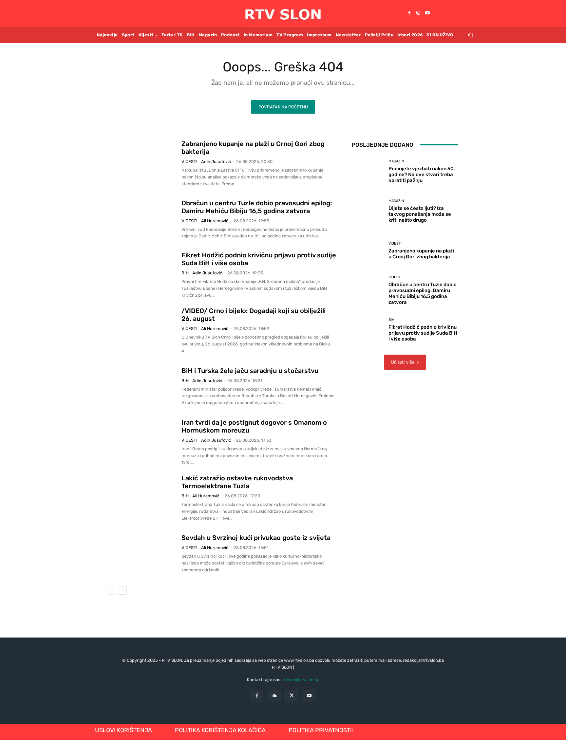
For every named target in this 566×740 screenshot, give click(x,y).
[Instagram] (418, 13)
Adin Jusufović (216, 161)
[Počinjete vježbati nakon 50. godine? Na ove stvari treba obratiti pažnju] (368, 171)
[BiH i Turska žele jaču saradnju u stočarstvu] (142, 386)
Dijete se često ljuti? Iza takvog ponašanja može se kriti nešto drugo (419, 214)
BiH (185, 273)
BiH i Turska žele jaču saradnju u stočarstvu (249, 371)
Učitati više (403, 362)
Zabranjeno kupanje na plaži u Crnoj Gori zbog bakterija (421, 254)
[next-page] (123, 590)
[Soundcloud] (274, 696)
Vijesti (189, 161)
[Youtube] (427, 13)
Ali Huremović (214, 220)
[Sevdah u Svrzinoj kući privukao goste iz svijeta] (142, 554)
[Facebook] (409, 13)
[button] (470, 35)
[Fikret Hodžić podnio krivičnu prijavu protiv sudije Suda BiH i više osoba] (142, 275)
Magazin (396, 161)
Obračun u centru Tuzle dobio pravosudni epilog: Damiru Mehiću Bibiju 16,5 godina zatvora (256, 207)
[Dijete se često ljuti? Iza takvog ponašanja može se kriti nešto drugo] (368, 211)
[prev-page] (112, 590)
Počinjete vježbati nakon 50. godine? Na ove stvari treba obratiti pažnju (421, 174)
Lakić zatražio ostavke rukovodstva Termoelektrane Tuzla (237, 482)
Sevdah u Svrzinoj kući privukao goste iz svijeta (255, 538)
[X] (291, 696)
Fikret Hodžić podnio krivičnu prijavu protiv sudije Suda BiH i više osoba (422, 333)
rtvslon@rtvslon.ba (300, 679)
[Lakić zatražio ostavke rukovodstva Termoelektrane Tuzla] (142, 498)
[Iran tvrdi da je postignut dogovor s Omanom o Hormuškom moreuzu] (142, 442)
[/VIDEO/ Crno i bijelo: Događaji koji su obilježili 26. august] (142, 331)
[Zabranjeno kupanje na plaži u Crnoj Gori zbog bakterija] (142, 164)
